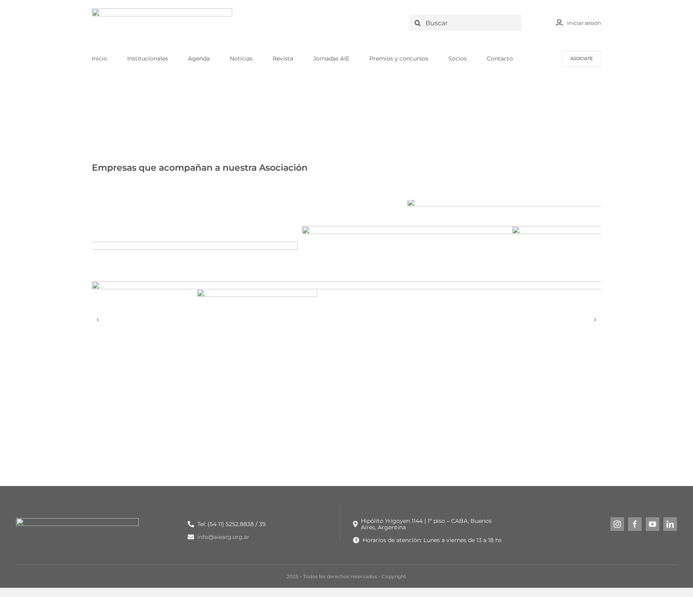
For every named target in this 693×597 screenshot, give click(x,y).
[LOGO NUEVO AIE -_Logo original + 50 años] (162, 11)
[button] (98, 320)
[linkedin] (670, 524)
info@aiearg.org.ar (223, 537)
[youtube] (652, 524)
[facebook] (635, 524)
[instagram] (617, 524)
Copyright (394, 576)
